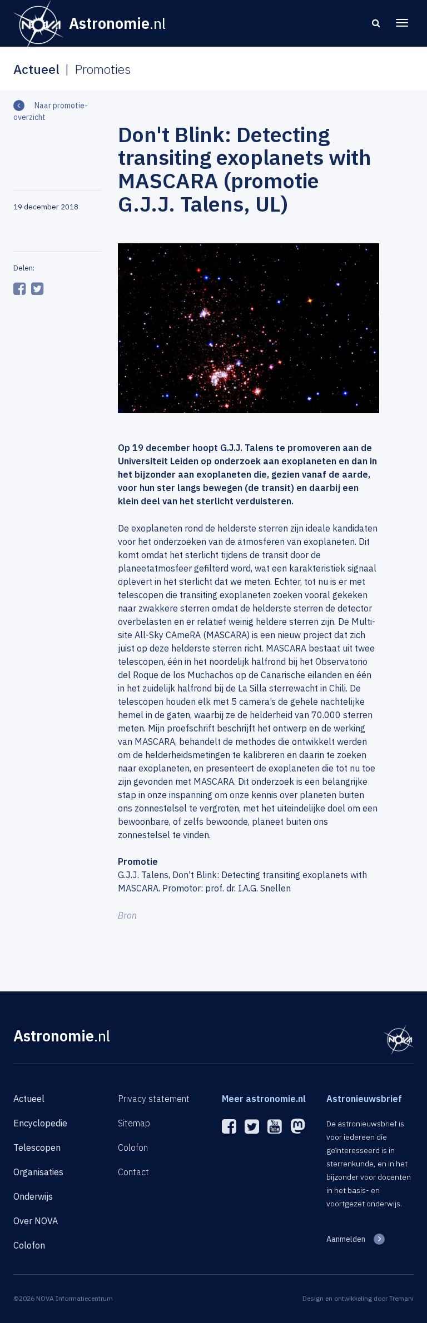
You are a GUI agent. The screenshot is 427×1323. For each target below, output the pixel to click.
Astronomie (61, 1035)
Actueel (28, 1098)
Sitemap (134, 1123)
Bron (127, 915)
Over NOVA (35, 1220)
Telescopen (37, 1147)
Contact (133, 1171)
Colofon (29, 1245)
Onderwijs (33, 1196)
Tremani (401, 1298)
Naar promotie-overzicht (50, 111)
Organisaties (38, 1171)
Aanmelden (345, 1239)
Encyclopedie (40, 1123)
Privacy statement (154, 1098)
